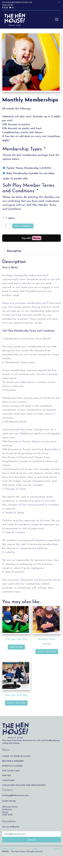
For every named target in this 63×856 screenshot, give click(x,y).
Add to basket (22, 226)
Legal (35, 849)
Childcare (8, 780)
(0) (12, 8)
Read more (16, 647)
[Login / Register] (7, 8)
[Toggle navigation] (57, 19)
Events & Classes (12, 766)
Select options (47, 652)
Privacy (57, 849)
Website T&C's (9, 849)
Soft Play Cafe (11, 771)
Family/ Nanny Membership (28, 168)
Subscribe (31, 840)
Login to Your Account (16, 756)
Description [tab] (14, 251)
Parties (6, 776)
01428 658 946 (7, 5)
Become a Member (13, 761)
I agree (10, 218)
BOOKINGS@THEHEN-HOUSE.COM (17, 2)
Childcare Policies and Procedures (24, 785)
